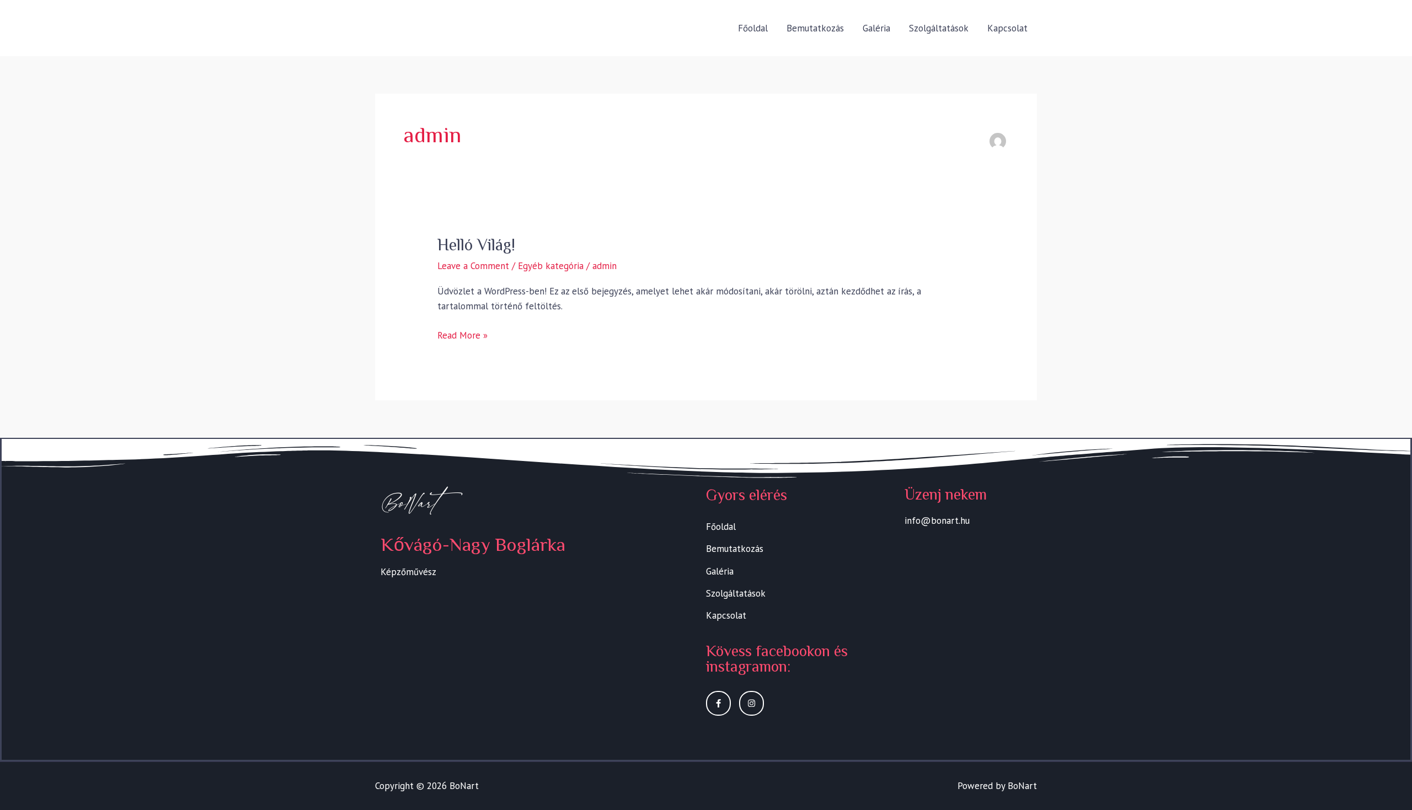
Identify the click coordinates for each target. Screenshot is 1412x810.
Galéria (876, 28)
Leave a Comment (473, 266)
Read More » (462, 334)
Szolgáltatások (939, 28)
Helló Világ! (476, 244)
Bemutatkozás (815, 28)
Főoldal (753, 28)
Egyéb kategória (551, 266)
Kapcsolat (1007, 28)
